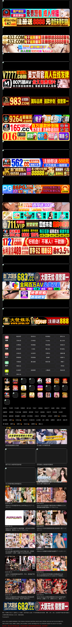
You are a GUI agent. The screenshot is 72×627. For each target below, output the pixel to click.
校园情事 (33, 370)
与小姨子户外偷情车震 (43, 445)
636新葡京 (64, 416)
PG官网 (11, 408)
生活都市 (18, 370)
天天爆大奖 (32, 420)
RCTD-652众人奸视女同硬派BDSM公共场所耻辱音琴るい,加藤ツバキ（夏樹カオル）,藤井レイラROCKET (51, 598)
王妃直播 (55, 412)
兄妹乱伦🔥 (26, 424)
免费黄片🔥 (34, 424)
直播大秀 (65, 420)
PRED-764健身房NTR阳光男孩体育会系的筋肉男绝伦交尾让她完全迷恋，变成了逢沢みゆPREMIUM (20, 598)
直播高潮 (25, 412)
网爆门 (62, 361)
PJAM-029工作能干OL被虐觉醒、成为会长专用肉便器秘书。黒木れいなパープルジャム (20, 529)
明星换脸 (33, 357)
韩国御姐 (33, 345)
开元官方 (25, 420)
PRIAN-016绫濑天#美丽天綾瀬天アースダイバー (51, 551)
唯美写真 (48, 361)
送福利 (52, 408)
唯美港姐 (48, 345)
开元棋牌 (16, 408)
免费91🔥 (12, 424)
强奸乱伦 (33, 336)
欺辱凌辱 (18, 349)
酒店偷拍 (42, 412)
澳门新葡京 (30, 416)
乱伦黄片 (61, 412)
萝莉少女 (62, 336)
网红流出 (48, 349)
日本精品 (33, 340)
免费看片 (53, 420)
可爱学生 (48, 353)
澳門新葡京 (43, 416)
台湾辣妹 (18, 345)
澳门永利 (29, 408)
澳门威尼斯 (5, 424)
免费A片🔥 (19, 424)
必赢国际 (5, 412)
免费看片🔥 (57, 416)
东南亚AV (62, 345)
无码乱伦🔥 (18, 420)
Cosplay (48, 340)
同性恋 (62, 366)
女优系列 (33, 353)
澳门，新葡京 (45, 420)
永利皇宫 (50, 416)
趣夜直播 (11, 416)
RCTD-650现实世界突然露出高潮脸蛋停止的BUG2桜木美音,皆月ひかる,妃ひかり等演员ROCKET (50, 575)
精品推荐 (18, 336)
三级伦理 (18, 340)
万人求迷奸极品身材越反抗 (14, 483)
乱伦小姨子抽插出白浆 (43, 483)
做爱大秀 (59, 420)
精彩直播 (31, 412)
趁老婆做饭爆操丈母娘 (12, 445)
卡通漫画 (18, 361)
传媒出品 (18, 366)
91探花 (33, 349)
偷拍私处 (5, 416)
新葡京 (58, 408)
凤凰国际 (11, 412)
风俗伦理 (62, 370)
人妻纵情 (48, 370)
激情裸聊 (5, 420)
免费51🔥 (11, 420)
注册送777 (46, 408)
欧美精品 (48, 336)
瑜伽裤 (48, 357)
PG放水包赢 (18, 412)
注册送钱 (40, 408)
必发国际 (23, 416)
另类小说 (18, 374)
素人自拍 (62, 340)
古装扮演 (18, 353)
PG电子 (34, 408)
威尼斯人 (5, 408)
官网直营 (23, 408)
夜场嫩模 (17, 416)
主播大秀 (49, 412)
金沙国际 (38, 420)
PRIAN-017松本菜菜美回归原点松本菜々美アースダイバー (51, 529)
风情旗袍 (18, 357)
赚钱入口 (41, 424)
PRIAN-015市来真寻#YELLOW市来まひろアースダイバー (20, 506)
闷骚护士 (62, 357)
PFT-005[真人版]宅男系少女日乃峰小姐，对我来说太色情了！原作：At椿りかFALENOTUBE (20, 552)
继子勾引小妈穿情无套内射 (14, 464)
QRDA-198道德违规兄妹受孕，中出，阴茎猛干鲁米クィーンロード (20, 575)
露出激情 (33, 361)
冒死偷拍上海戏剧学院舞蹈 (45, 464)
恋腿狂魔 (62, 353)
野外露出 (62, 349)
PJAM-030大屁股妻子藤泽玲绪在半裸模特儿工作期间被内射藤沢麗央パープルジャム (51, 506)
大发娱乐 (37, 416)
